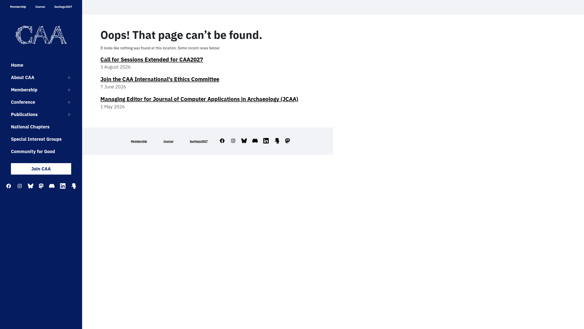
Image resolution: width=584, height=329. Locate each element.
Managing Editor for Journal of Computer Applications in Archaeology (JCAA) (199, 99)
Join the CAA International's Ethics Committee (159, 79)
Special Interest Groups (36, 139)
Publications (24, 114)
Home (17, 65)
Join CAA (41, 169)
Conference (23, 102)
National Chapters (30, 127)
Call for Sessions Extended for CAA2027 (151, 59)
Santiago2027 (63, 6)
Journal (40, 6)
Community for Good (33, 151)
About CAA (22, 77)
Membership (18, 6)
